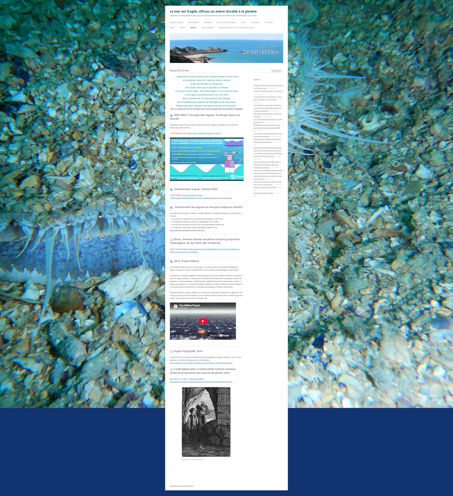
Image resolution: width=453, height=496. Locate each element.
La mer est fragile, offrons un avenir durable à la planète (213, 11)
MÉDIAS (172, 28)
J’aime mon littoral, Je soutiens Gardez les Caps (236, 28)
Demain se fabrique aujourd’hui (265, 187)
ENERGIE (193, 28)
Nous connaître (207, 28)
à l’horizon (255, 22)
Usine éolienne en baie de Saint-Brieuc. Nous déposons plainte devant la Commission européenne (268, 108)
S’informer (208, 22)
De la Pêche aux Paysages (226, 22)
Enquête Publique (176, 22)
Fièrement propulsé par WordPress (182, 486)
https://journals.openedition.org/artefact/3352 (187, 230)
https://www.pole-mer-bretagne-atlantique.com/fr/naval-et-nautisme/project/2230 (201, 363)
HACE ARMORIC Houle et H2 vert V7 (207, 133)
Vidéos (182, 28)
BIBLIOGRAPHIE (194, 22)
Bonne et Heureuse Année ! (263, 193)
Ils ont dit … (269, 22)
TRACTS (243, 22)
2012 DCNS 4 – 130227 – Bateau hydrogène (187, 379)
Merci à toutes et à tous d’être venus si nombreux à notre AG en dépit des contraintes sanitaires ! (267, 165)
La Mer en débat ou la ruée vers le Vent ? (268, 91)
